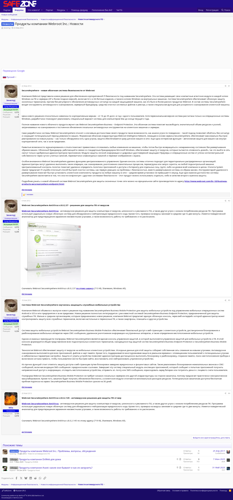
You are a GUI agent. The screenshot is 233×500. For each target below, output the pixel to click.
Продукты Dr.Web (31, 462)
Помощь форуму (79, 10)
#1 (229, 86)
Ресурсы (61, 10)
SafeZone (7, 490)
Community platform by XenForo (22, 495)
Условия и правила (180, 490)
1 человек (29, 194)
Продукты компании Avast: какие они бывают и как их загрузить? (55, 467)
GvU (223, 470)
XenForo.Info (18, 498)
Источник (27, 189)
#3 (229, 300)
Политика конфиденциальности (204, 490)
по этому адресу (85, 288)
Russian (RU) (20, 490)
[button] (42, 10)
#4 (229, 393)
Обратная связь (163, 490)
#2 (229, 201)
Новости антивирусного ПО (39, 454)
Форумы (19, 10)
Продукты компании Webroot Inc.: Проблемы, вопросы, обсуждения (57, 451)
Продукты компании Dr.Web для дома (40, 459)
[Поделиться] (225, 86)
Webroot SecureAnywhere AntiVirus (40, 211)
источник (27, 432)
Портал (7, 10)
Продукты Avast (34, 470)
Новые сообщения (9, 14)
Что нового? (34, 10)
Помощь (223, 490)
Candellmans (220, 453)
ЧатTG (119, 10)
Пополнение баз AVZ (102, 10)
